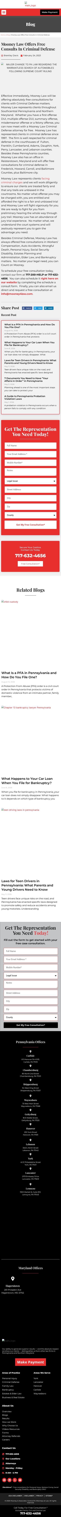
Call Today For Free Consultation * (30, 1507)
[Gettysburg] (30, 1110)
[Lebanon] (30, 1140)
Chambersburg (30, 1070)
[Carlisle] (30, 1051)
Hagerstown (13, 1286)
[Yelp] (15, 1480)
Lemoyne (30, 1188)
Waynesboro (30, 1100)
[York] (30, 1154)
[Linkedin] (9, 1480)
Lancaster (30, 1172)
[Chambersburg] (30, 1066)
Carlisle (30, 1055)
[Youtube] (20, 1480)
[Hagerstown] (13, 1279)
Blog (8, 35)
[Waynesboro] (30, 1096)
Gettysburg (30, 1114)
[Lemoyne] (30, 1184)
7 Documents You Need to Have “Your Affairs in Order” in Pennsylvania (26, 379)
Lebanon (30, 1144)
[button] (3, 12)
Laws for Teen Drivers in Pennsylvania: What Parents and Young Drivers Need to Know (30, 361)
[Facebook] (4, 1480)
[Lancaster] (30, 1169)
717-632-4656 (30, 555)
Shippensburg (30, 1084)
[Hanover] (30, 1124)
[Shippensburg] (30, 1080)
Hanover (30, 1128)
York (30, 1158)
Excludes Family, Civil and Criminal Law (30, 1510)
